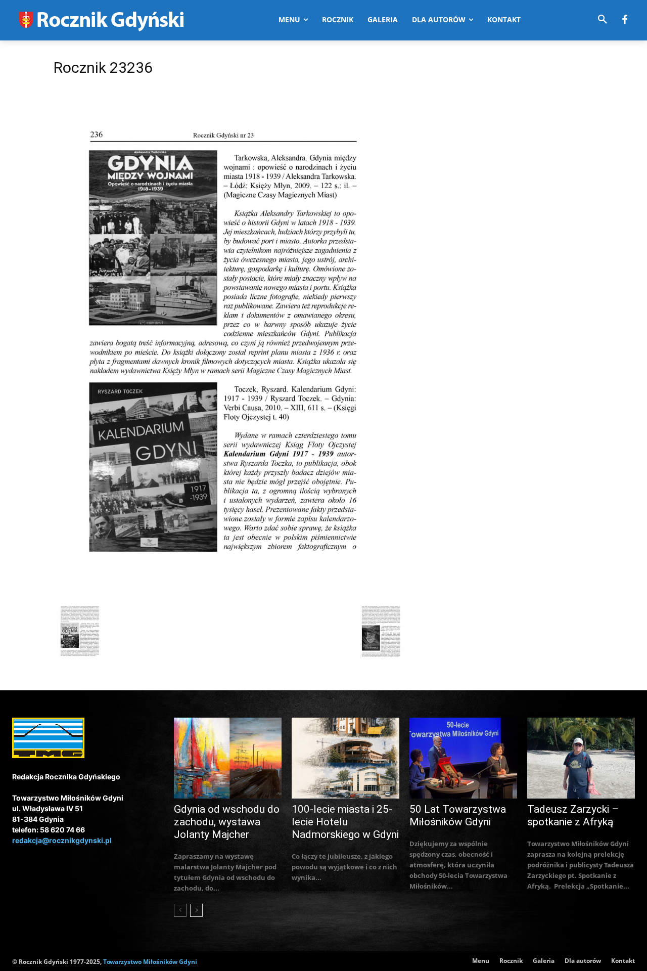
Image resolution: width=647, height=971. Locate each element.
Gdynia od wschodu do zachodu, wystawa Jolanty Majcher (227, 822)
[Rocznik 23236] (229, 596)
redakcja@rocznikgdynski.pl (62, 840)
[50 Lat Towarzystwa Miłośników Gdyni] (463, 758)
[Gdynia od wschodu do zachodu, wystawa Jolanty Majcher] (228, 758)
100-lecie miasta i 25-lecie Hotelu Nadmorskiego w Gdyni (345, 822)
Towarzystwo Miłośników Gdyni (150, 961)
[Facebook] (625, 20)
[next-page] (196, 910)
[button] (602, 20)
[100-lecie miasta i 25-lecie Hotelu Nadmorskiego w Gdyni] (345, 758)
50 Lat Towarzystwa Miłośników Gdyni (457, 815)
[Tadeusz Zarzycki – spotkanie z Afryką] (581, 758)
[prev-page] (180, 910)
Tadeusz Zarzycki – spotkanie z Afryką (573, 815)
